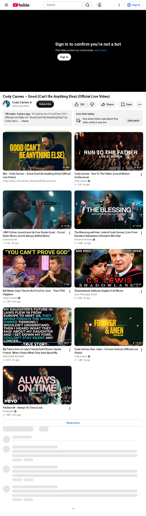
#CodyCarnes (40, 113)
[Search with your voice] (99, 5)
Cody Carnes (20, 102)
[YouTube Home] (21, 5)
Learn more (100, 50)
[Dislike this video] (92, 104)
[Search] (87, 5)
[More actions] (139, 104)
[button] (108, 118)
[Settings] (119, 5)
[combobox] (64, 5)
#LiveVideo (55, 113)
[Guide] (6, 5)
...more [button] (24, 121)
